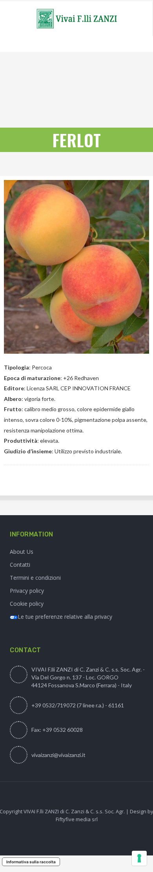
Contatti (20, 564)
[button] (13, 483)
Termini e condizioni (35, 577)
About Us (21, 551)
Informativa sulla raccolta (31, 861)
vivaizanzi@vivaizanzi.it (58, 754)
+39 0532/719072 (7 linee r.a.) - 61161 (77, 705)
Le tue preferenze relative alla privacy (65, 616)
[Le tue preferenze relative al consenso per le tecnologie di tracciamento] (139, 858)
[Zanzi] (76, 18)
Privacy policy (27, 590)
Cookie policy (27, 603)
